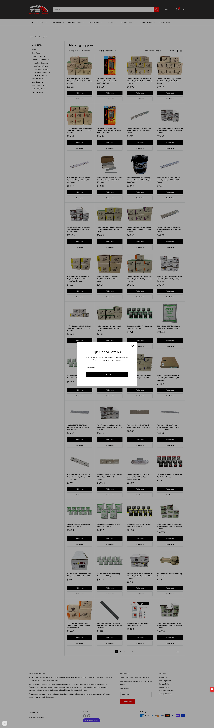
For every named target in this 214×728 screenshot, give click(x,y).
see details (117, 360)
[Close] (133, 346)
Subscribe (107, 374)
